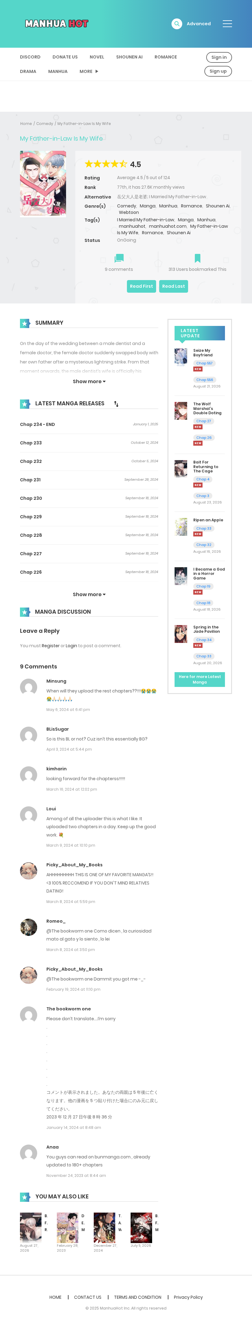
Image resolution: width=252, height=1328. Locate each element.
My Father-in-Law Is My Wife (84, 123)
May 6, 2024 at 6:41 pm (68, 709)
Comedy (44, 123)
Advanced (199, 24)
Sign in (219, 57)
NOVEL (97, 57)
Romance (166, 57)
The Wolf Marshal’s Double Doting (207, 408)
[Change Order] (116, 403)
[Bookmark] (197, 259)
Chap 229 (31, 517)
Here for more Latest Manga (200, 679)
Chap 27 (203, 421)
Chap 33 (203, 528)
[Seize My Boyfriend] (181, 357)
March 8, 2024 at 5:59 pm (70, 901)
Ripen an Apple (208, 520)
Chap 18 (203, 602)
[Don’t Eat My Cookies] (67, 1227)
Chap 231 (30, 480)
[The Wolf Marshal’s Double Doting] (181, 410)
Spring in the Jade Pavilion (206, 629)
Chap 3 (202, 495)
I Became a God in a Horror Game (209, 574)
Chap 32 (203, 544)
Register (51, 646)
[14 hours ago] (198, 534)
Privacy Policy (188, 1297)
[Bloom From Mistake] (141, 1227)
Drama (28, 71)
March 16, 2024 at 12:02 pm (71, 789)
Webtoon (129, 212)
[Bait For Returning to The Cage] (30, 1227)
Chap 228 (31, 535)
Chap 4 (202, 479)
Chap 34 (203, 639)
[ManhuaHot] (55, 23)
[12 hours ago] (198, 485)
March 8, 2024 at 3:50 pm (70, 949)
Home (26, 123)
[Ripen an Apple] (181, 527)
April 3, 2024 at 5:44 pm (69, 749)
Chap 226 (31, 572)
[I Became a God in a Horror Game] (181, 576)
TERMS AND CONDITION (137, 1297)
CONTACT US (87, 1297)
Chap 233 (31, 443)
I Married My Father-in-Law (145, 220)
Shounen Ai (129, 57)
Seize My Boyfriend (203, 352)
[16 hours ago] (198, 592)
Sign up (218, 71)
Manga (148, 206)
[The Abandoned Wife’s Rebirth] (104, 1227)
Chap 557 (204, 363)
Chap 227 (31, 554)
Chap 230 (31, 498)
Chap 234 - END (37, 424)
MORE (86, 71)
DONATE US (65, 57)
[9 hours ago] (198, 426)
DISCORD (30, 57)
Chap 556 (204, 379)
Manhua (58, 71)
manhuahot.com (168, 226)
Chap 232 (31, 461)
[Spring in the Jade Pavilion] (181, 634)
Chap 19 (203, 586)
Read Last (173, 286)
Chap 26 (204, 437)
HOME (55, 1297)
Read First (141, 286)
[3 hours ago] (198, 369)
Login (71, 646)
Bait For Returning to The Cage (205, 466)
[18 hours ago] (198, 645)
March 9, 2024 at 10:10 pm (70, 845)
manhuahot (132, 226)
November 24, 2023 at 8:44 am (76, 1175)
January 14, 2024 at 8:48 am (73, 1127)
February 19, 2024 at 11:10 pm (73, 989)
